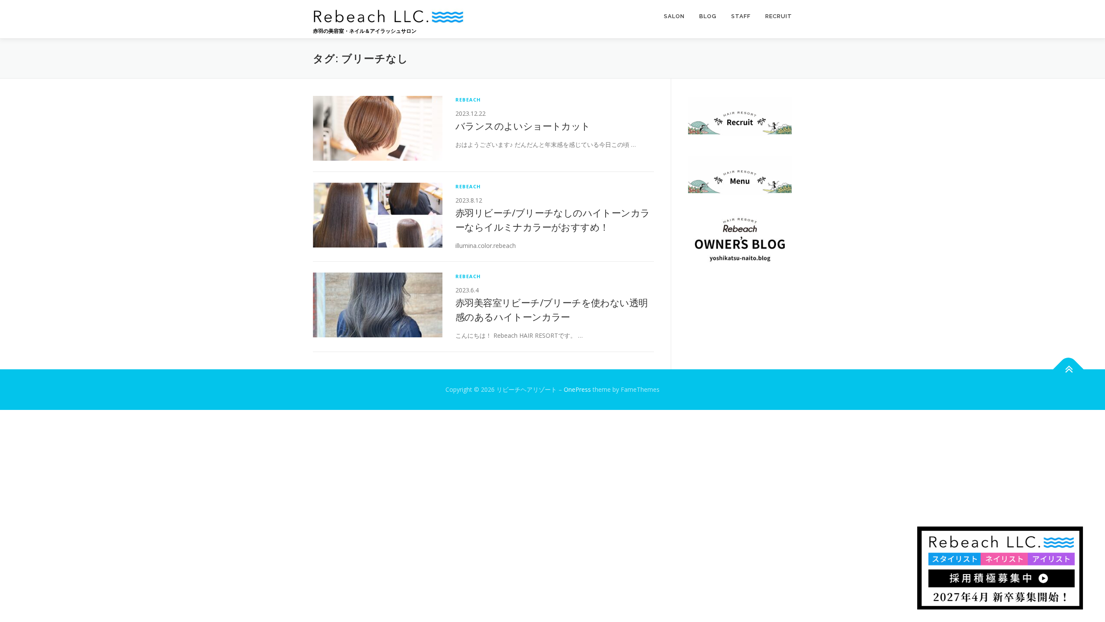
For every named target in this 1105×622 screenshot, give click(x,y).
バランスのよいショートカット (522, 125)
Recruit (778, 16)
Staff (741, 16)
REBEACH (468, 99)
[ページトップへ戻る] (1068, 369)
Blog (708, 16)
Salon (674, 16)
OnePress (577, 389)
